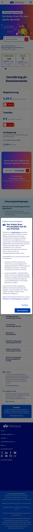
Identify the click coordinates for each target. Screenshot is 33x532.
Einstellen (25, 305)
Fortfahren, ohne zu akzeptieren (12, 221)
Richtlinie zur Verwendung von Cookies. (15, 299)
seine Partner (16, 232)
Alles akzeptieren (22, 310)
